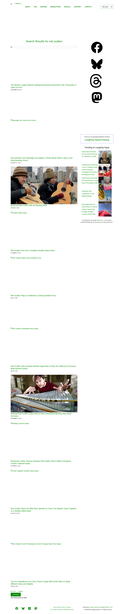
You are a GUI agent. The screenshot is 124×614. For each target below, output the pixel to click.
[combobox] (105, 7)
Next (21, 591)
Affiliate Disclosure (69, 609)
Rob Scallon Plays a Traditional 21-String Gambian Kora (33, 296)
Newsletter (55, 7)
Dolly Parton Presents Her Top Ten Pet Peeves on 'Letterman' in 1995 (89, 154)
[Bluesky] (96, 70)
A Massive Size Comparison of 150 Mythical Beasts (88, 193)
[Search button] (111, 7)
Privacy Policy (57, 607)
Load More (16, 594)
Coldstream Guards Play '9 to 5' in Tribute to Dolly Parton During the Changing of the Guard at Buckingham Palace (90, 169)
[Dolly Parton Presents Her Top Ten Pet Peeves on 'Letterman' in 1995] (105, 157)
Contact (88, 7)
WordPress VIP (108, 607)
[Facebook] (96, 54)
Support (77, 7)
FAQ (35, 7)
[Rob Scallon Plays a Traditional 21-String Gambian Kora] (44, 275)
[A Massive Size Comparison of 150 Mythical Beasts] (105, 196)
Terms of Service (66, 607)
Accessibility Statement (56, 609)
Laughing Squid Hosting (97, 139)
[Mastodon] (96, 104)
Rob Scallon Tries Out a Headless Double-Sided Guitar (33, 250)
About (27, 7)
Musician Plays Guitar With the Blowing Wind (29, 205)
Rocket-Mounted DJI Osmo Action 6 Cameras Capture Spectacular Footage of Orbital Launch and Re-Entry (89, 209)
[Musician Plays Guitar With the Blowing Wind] (44, 185)
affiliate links (100, 220)
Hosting (43, 7)
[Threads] (96, 87)
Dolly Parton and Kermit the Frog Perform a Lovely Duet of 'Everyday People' (90, 180)
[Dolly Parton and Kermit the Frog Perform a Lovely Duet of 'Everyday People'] (105, 183)
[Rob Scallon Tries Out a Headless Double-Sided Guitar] (44, 230)
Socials (67, 7)
